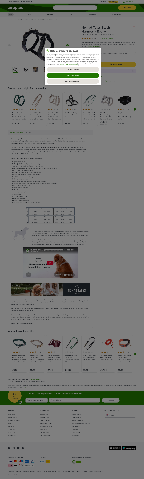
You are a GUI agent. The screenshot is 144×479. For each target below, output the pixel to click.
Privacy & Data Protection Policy (69, 64)
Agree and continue (73, 75)
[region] (73, 66)
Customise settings (73, 69)
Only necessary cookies (72, 81)
